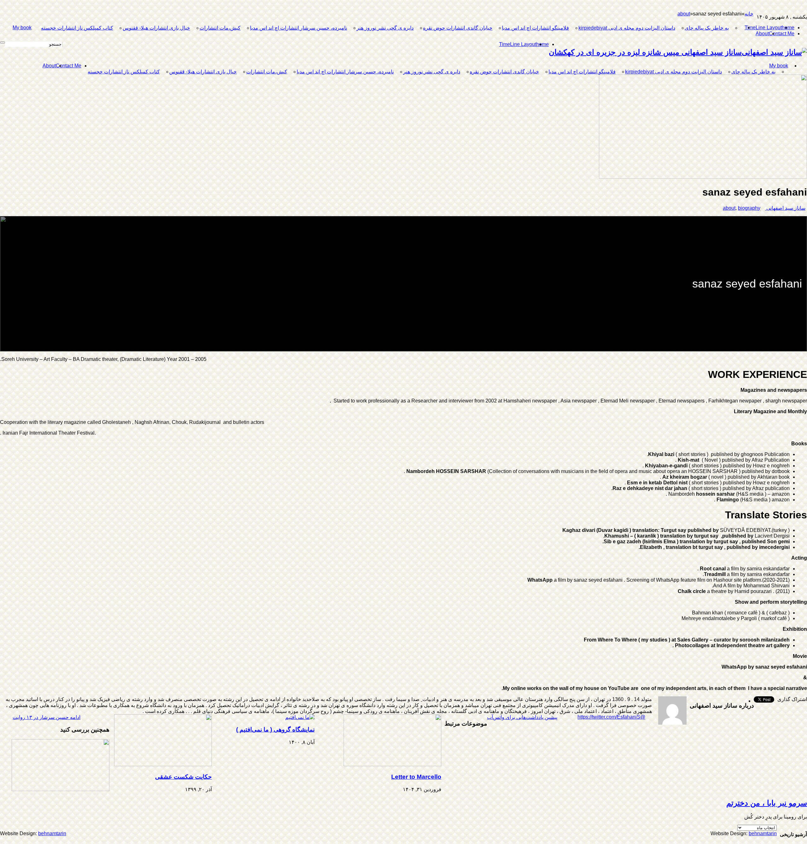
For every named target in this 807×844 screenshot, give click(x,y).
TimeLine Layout (763, 27)
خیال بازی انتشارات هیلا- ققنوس (156, 28)
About (762, 33)
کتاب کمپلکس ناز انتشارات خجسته (77, 28)
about (683, 13)
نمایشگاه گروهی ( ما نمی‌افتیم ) (275, 729)
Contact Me (781, 33)
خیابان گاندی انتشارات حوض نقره (457, 28)
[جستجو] (2, 42)
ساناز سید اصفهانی (785, 208)
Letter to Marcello (416, 776)
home (788, 27)
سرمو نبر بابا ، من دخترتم (766, 803)
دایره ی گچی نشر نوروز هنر (385, 28)
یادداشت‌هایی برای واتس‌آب (522, 717)
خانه (749, 13)
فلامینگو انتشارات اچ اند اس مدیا (535, 28)
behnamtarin (52, 833)
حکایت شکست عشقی (183, 776)
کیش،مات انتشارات (220, 28)
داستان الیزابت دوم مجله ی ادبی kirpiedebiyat (626, 28)
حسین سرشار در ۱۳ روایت (46, 717)
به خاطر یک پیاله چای (707, 28)
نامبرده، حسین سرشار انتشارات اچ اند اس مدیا (298, 28)
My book (22, 27)
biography (749, 208)
